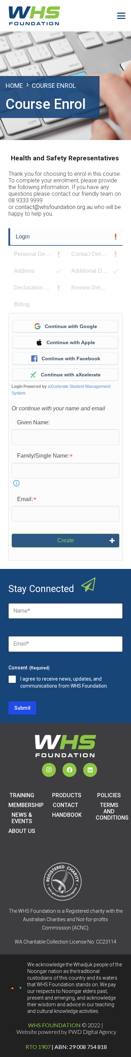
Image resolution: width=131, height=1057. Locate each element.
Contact (65, 805)
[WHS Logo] (34, 15)
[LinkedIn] (90, 770)
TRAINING (21, 795)
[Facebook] (70, 770)
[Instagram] (49, 770)
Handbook (67, 815)
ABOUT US (21, 831)
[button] (121, 16)
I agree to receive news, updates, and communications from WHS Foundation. (64, 682)
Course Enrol (54, 85)
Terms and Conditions (112, 811)
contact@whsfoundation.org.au (54, 207)
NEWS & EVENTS (22, 818)
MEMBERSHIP (26, 805)
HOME (14, 85)
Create (65, 540)
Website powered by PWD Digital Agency (66, 1031)
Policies (109, 795)
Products (66, 795)
